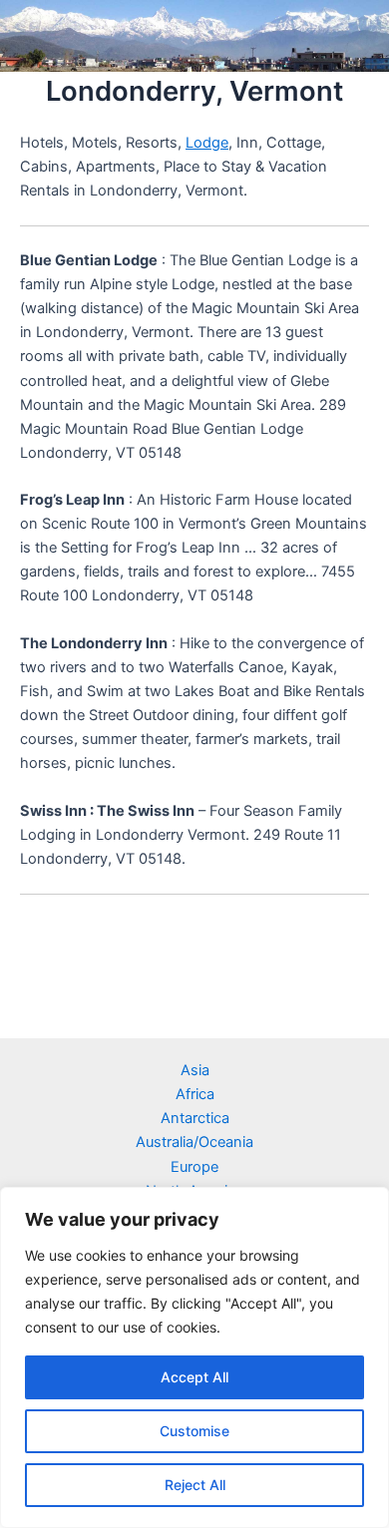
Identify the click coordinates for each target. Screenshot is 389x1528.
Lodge (207, 143)
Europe (194, 1167)
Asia (195, 1070)
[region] (194, 1357)
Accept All (194, 1376)
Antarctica (195, 1118)
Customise (194, 1430)
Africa (195, 1094)
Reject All (195, 1484)
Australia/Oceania (194, 1142)
